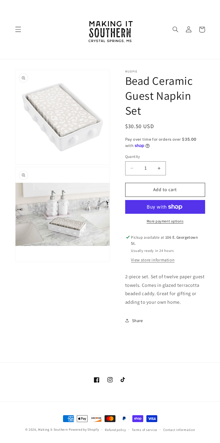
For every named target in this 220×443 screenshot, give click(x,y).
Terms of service (144, 430)
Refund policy (115, 430)
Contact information (179, 430)
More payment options (165, 221)
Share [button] (137, 320)
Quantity (132, 156)
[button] (18, 29)
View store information (152, 259)
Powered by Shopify (84, 429)
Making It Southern (53, 429)
